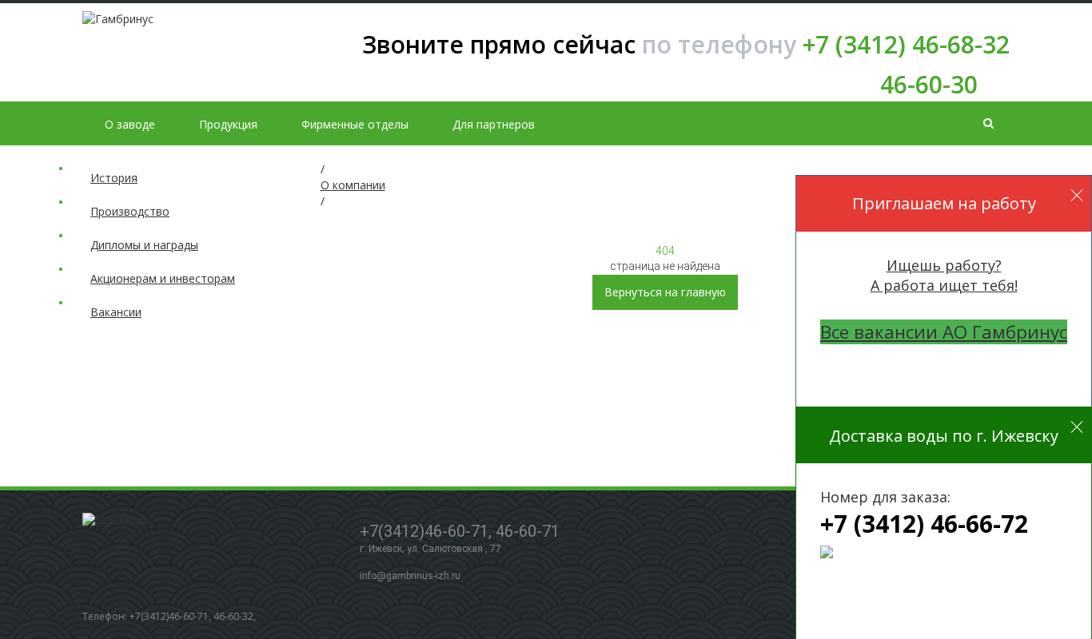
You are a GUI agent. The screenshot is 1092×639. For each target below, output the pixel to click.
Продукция (228, 124)
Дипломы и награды (144, 244)
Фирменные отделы (355, 124)
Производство (129, 211)
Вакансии (115, 312)
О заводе (130, 124)
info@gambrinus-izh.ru (410, 575)
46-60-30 (929, 84)
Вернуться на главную (665, 292)
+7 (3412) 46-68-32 (686, 44)
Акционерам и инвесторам (162, 278)
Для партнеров (493, 124)
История (113, 177)
